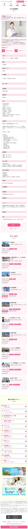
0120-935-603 (21, 1)
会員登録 (17, 5)
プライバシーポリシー (15, 521)
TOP (4, 5)
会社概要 (8, 521)
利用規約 (4, 521)
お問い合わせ (22, 521)
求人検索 (10, 5)
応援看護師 (24, 5)
